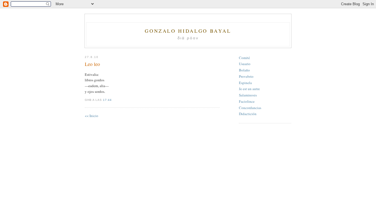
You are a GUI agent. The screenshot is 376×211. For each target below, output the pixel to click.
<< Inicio (91, 115)
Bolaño (244, 70)
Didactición (248, 113)
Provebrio (246, 76)
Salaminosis (248, 95)
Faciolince (247, 101)
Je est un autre (249, 88)
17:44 (107, 99)
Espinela (245, 82)
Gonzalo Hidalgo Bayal (188, 30)
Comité (244, 57)
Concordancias (250, 107)
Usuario (244, 63)
